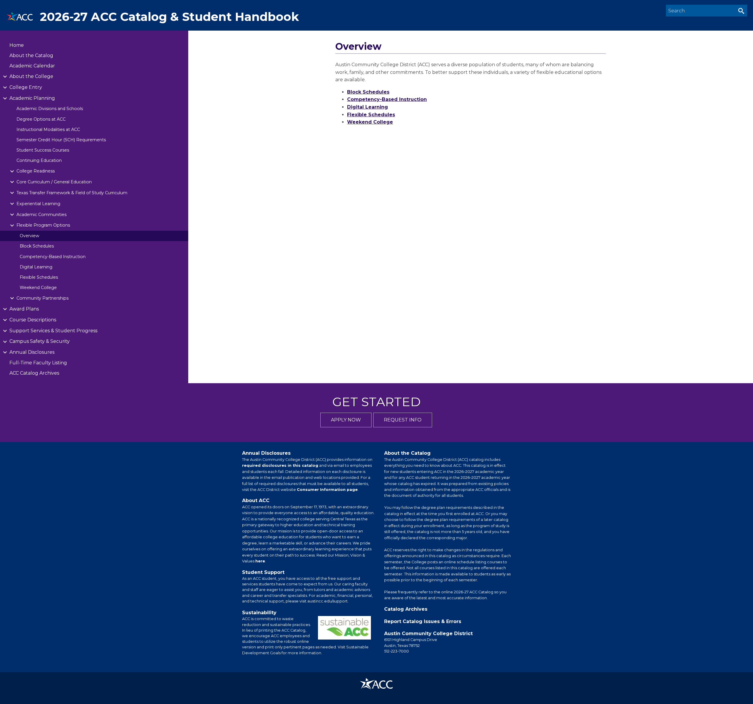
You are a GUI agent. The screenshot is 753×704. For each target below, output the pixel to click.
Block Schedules (37, 246)
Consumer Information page (327, 489)
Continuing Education (39, 160)
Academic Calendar (32, 66)
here (260, 561)
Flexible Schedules (39, 277)
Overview (29, 235)
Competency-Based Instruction (53, 256)
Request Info (403, 420)
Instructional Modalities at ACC (48, 129)
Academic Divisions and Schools (49, 108)
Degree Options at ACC (41, 119)
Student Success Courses (42, 150)
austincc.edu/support (327, 601)
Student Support (263, 572)
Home (16, 45)
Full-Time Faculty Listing (38, 363)
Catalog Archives (405, 609)
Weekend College (38, 287)
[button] (741, 10)
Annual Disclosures (266, 453)
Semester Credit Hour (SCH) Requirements (61, 139)
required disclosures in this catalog (280, 465)
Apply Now (346, 420)
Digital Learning (36, 267)
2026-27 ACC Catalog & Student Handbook (169, 16)
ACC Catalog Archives (34, 373)
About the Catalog (31, 55)
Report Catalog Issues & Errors (422, 621)
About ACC (255, 500)
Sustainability (259, 612)
